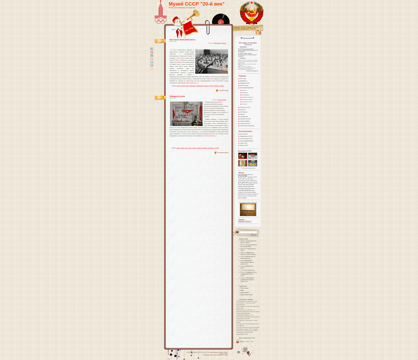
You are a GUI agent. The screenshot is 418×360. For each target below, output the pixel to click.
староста (216, 86)
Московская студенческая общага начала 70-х (247, 262)
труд (255, 195)
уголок (217, 148)
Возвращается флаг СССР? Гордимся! (248, 329)
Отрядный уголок (177, 96)
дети (240, 183)
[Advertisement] (196, 47)
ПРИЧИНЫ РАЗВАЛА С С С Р (245, 315)
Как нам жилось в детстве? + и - (246, 309)
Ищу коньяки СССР (243, 334)
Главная (236, 27)
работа (246, 194)
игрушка (251, 184)
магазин (253, 188)
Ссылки (253, 29)
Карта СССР (244, 145)
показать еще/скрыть (252, 70)
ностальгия (177, 62)
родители (255, 194)
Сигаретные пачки (247, 101)
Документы (243, 81)
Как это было (222, 100)
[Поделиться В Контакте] (151, 65)
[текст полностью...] (192, 83)
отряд (190, 148)
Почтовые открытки (247, 99)
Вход (242, 290)
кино (252, 186)
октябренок (200, 86)
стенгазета (210, 148)
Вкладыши (245, 92)
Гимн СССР (243, 143)
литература (247, 188)
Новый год (250, 174)
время (248, 180)
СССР (211, 86)
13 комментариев (222, 152)
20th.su (221, 353)
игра (247, 184)
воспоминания (242, 180)
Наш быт (243, 109)
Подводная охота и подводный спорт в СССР (249, 274)
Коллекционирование (247, 88)
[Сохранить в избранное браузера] (151, 68)
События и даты (245, 123)
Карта (249, 27)
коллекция (241, 188)
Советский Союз (242, 179)
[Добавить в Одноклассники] (151, 58)
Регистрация (244, 288)
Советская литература (247, 125)
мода (239, 190)
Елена (242, 241)
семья (240, 195)
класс (187, 86)
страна (251, 195)
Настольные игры (249, 270)
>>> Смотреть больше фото (248, 168)
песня (194, 148)
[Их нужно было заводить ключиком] (253, 159)
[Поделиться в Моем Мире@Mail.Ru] (151, 55)
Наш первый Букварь (246, 141)
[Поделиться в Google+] (151, 52)
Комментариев (247, 294)
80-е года (243, 78)
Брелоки (244, 90)
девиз (178, 148)
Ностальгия (217, 43)
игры (244, 186)
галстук (178, 86)
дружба (256, 182)
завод (244, 184)
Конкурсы (245, 29)
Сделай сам (244, 116)
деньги (255, 180)
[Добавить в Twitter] (151, 62)
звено (183, 86)
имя (186, 148)
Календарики (245, 94)
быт (249, 179)
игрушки (240, 186)
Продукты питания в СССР (246, 332)
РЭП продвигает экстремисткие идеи (247, 301)
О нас (243, 27)
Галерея (236, 29)
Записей (245, 292)
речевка (204, 148)
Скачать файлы (245, 121)
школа (222, 86)
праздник (253, 192)
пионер (206, 86)
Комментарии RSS (219, 355)
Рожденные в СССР (246, 136)
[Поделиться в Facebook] (151, 48)
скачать (244, 195)
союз (248, 195)
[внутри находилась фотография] (243, 159)
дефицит (250, 182)
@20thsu (241, 341)
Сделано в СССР (245, 119)
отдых (253, 190)
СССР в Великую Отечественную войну (248, 327)
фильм (240, 197)
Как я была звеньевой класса (182, 40)
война (251, 179)
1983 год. (241, 325)
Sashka (226, 352)
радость (250, 194)
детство (245, 183)
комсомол (193, 86)
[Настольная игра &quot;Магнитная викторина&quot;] (253, 166)
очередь (240, 192)
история (248, 186)
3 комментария (223, 90)
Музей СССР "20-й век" (197, 4)
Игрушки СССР (244, 83)
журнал (240, 184)
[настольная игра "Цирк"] (243, 166)
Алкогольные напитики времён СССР (249, 323)
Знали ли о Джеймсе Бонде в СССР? (247, 330)
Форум (255, 27)
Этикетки (244, 104)
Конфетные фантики (247, 97)
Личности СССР (245, 107)
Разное (224, 43)
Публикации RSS (207, 355)
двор (251, 180)
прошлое (241, 194)
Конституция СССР (246, 138)
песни (244, 192)
